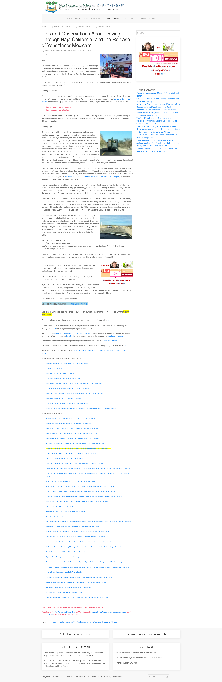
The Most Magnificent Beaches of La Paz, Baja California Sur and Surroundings (71, 453)
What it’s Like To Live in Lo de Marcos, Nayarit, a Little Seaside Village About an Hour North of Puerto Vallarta (80, 486)
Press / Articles (148, 18)
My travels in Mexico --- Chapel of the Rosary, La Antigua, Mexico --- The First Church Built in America (157, 141)
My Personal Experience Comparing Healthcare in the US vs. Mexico (67, 388)
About (78, 18)
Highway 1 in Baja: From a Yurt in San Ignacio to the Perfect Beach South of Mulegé (72, 438)
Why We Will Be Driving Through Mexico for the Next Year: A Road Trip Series (70, 418)
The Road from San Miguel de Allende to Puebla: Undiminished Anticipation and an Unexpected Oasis (78, 537)
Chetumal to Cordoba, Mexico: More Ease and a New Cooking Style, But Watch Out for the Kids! (76, 582)
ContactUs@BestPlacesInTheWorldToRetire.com (141, 657)
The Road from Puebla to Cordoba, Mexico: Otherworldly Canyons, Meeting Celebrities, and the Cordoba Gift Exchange (83, 542)
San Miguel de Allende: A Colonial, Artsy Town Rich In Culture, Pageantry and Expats (72, 527)
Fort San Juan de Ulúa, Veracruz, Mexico (153, 132)
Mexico (67, 27)
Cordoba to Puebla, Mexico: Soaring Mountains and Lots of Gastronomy (68, 587)
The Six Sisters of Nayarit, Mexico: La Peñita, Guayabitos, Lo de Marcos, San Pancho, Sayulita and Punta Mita (80, 491)
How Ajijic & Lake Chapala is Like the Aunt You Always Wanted (65, 511)
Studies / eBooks (130, 18)
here (109, 320)
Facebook (70, 335)
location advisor (48, 614)
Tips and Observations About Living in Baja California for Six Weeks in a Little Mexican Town (75, 463)
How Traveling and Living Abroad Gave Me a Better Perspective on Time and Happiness (74, 383)
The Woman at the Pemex (54, 368)
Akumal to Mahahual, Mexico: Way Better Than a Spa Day (64, 572)
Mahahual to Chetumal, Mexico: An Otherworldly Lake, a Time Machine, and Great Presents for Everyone (79, 577)
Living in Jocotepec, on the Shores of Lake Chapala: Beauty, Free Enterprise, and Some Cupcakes (77, 501)
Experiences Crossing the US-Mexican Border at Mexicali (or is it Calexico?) (70, 423)
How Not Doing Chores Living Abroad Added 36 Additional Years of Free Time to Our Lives (74, 393)
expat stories (123, 612)
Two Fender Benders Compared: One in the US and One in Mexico (67, 403)
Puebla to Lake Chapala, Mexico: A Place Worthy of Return (64, 592)
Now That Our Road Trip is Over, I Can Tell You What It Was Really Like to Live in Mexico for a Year (77, 597)
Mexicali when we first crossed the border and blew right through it (92, 176)
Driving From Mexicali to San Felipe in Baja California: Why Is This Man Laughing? (72, 428)
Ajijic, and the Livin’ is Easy (54, 516)
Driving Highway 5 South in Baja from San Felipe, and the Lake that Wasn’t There (71, 433)
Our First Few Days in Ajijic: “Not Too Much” (59, 506)
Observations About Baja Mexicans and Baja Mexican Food (64, 458)
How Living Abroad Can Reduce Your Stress (60, 373)
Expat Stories (113, 18)
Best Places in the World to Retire (65, 612)
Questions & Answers (93, 18)
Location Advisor (110, 340)
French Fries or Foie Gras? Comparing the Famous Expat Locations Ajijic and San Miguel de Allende (77, 532)
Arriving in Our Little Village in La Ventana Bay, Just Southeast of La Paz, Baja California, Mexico (76, 443)
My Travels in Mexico (82, 27)
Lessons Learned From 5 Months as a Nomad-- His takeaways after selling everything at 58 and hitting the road (81, 408)
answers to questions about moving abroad (105, 612)
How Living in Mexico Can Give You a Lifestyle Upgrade (63, 398)
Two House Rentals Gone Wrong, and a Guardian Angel (63, 378)
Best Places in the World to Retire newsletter (72, 333)
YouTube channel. (115, 335)
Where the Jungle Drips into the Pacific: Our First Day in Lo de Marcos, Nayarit (70, 481)
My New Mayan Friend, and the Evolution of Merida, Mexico (64, 557)
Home (69, 18)
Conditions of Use (85, 655)
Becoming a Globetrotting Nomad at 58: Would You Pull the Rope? (67, 363)
